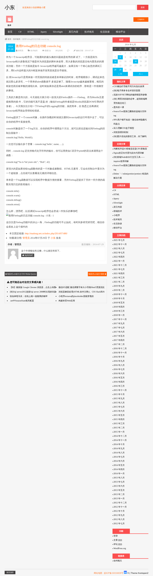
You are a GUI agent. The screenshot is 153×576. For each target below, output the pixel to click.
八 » (141, 74)
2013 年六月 (119, 486)
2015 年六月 (119, 411)
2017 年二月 (119, 344)
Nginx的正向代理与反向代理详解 (129, 153)
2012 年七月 (119, 523)
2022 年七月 (119, 253)
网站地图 (98, 573)
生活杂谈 (105, 32)
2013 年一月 (119, 498)
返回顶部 (10, 572)
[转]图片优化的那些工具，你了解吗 (130, 136)
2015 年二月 (119, 428)
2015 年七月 (119, 407)
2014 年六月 (119, 461)
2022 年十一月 (120, 244)
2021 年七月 (119, 269)
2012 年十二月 (120, 503)
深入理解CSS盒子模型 (124, 128)
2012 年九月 (119, 515)
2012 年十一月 (120, 507)
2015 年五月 (119, 415)
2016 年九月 (119, 361)
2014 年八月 (119, 453)
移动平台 (120, 32)
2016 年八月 (119, 365)
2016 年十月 (119, 357)
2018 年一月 (119, 315)
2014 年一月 (119, 473)
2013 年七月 (119, 482)
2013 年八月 (119, 478)
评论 (118, 544)
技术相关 (89, 32)
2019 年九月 (119, 286)
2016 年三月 (119, 386)
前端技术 (118, 211)
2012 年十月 (119, 511)
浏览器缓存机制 (121, 132)
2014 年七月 (119, 457)
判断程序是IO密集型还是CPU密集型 (130, 149)
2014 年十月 (119, 444)
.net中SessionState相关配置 (22, 301)
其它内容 (73, 32)
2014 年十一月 (120, 440)
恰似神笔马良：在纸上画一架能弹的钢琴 (29, 296)
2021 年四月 (119, 273)
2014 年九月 (119, 448)
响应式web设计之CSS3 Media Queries (21, 274)
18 (135, 61)
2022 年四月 (119, 257)
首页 (10, 32)
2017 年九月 (119, 323)
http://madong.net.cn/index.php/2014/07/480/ (46, 233)
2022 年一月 (119, 261)
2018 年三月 (119, 311)
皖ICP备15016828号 (113, 573)
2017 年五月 (119, 336)
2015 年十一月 (120, 390)
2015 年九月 (119, 398)
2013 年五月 (119, 490)
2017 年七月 (119, 328)
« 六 (120, 74)
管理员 (20, 51)
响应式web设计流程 (97, 274)
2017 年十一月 (120, 319)
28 (115, 70)
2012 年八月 (119, 519)
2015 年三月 (119, 423)
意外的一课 (119, 107)
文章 (118, 540)
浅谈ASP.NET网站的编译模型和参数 (130, 95)
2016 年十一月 (120, 353)
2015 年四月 (119, 419)
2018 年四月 (119, 307)
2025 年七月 (119, 240)
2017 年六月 (119, 332)
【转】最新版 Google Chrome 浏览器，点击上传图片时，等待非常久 (41, 287)
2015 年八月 (119, 403)
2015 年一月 (119, 432)
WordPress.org (120, 548)
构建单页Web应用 (67, 301)
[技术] (9, 22)
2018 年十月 (119, 298)
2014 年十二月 (120, 436)
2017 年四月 (119, 340)
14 (115, 61)
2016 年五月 (119, 378)
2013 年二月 (119, 494)
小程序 (117, 215)
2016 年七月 (119, 369)
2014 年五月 (119, 465)
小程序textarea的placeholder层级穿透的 (76, 296)
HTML (30, 32)
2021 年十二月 (120, 265)
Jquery (43, 32)
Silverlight (58, 32)
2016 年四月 (119, 382)
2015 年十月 (119, 394)
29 (120, 70)
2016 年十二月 (120, 348)
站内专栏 (28, 255)
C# (20, 32)
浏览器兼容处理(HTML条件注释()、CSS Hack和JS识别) (84, 292)
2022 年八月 (119, 248)
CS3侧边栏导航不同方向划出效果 (129, 86)
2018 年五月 (119, 303)
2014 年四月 (119, 469)
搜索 (143, 7)
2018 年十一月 (120, 294)
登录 (116, 536)
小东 (53, 238)
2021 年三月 (119, 278)
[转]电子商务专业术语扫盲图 (127, 90)
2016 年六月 (119, 373)
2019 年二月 (119, 290)
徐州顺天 (118, 561)
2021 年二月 (119, 282)
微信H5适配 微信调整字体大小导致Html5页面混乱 (82, 287)
